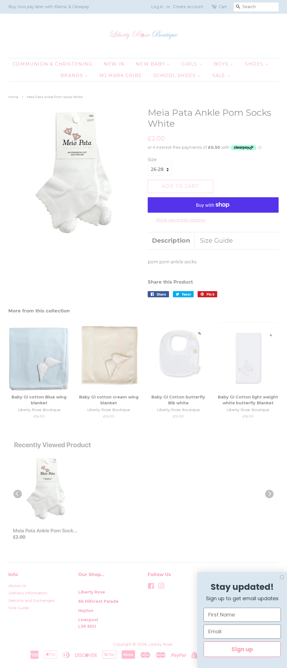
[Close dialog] (282, 577)
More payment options (180, 219)
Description (171, 240)
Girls (190, 64)
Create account (188, 6)
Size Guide (216, 240)
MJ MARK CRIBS (120, 75)
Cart (223, 6)
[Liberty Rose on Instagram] (161, 587)
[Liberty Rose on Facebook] (151, 587)
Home (13, 97)
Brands (73, 75)
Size (152, 159)
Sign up (242, 649)
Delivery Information (27, 593)
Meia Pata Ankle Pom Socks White (44, 531)
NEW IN (114, 64)
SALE (219, 75)
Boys (222, 64)
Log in (157, 6)
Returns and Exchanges (31, 600)
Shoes (255, 64)
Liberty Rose (161, 644)
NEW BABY (151, 64)
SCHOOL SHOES (175, 75)
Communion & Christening (53, 64)
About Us (17, 585)
